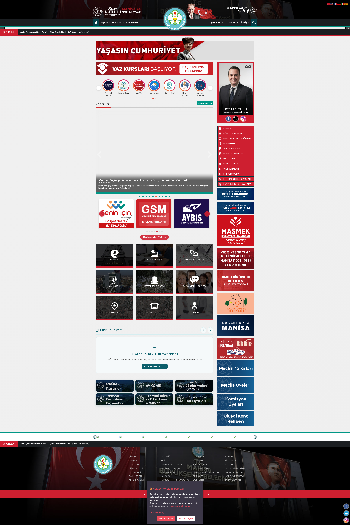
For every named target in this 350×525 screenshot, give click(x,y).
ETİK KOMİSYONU (231, 174)
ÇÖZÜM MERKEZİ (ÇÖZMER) (194, 286)
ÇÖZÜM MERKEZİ (235, 8)
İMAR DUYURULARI (231, 148)
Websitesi (225, 111)
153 (239, 11)
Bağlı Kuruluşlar (201, 468)
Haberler (165, 476)
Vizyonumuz (230, 460)
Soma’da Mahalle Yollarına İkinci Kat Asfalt (127, 180)
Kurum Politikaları (234, 472)
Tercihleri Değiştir (185, 518)
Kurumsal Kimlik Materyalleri (175, 480)
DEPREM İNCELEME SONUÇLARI (237, 179)
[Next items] (207, 214)
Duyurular (198, 476)
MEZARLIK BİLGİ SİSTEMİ (154, 286)
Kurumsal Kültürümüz (171, 464)
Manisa (231, 22)
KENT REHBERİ (114, 312)
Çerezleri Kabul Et (166, 518)
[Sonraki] (210, 88)
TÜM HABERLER (205, 103)
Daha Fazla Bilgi (156, 512)
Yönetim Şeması (200, 464)
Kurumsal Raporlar (170, 468)
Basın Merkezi (133, 22)
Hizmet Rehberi (136, 468)
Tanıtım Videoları (233, 480)
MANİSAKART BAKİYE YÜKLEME (237, 138)
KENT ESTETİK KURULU (233, 154)
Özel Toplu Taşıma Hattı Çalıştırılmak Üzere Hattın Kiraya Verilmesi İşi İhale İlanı (51, 32)
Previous (2, 28)
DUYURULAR (9, 32)
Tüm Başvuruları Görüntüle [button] (154, 237)
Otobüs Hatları (168, 472)
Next (347, 28)
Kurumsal (117, 22)
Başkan (104, 22)
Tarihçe (164, 460)
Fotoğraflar (226, 106)
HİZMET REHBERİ (230, 164)
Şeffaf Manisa (218, 22)
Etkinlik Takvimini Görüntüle (154, 366)
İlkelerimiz (134, 464)
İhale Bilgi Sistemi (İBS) (235, 468)
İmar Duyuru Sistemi (234, 476)
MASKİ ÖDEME (114, 286)
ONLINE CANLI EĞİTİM (154, 260)
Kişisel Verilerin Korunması (206, 472)
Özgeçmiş (225, 101)
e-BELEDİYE (114, 260)
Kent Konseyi (135, 472)
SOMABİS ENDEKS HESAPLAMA (237, 184)
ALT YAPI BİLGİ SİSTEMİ (194, 260)
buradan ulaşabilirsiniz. (180, 506)
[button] (116, 214)
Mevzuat (229, 464)
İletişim (245, 22)
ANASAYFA (96, 22)
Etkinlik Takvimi (136, 480)
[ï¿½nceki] (98, 88)
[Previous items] (102, 214)
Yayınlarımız (198, 480)
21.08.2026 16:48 (104, 183)
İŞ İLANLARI (194, 312)
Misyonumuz (199, 460)
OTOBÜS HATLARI (154, 312)
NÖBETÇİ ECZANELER (232, 133)
